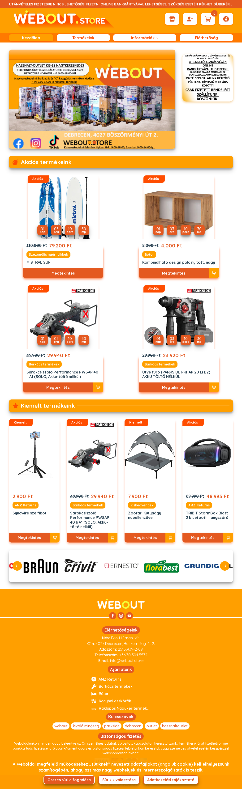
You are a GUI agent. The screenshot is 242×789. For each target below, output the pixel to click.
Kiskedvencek (141, 505)
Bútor (149, 254)
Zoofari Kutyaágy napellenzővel (144, 515)
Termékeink (83, 37)
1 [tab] (89, 142)
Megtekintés (63, 273)
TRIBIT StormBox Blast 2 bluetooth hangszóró (207, 515)
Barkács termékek (44, 364)
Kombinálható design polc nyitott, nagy (178, 262)
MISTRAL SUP (38, 262)
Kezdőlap (31, 37)
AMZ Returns (25, 505)
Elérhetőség (206, 37)
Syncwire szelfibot (30, 513)
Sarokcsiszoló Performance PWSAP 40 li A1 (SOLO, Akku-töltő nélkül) (62, 374)
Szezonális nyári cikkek (48, 254)
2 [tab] (94, 142)
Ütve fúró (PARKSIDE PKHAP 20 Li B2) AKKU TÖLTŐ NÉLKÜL (176, 374)
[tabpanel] (92, 99)
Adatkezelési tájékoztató (170, 779)
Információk (143, 37)
